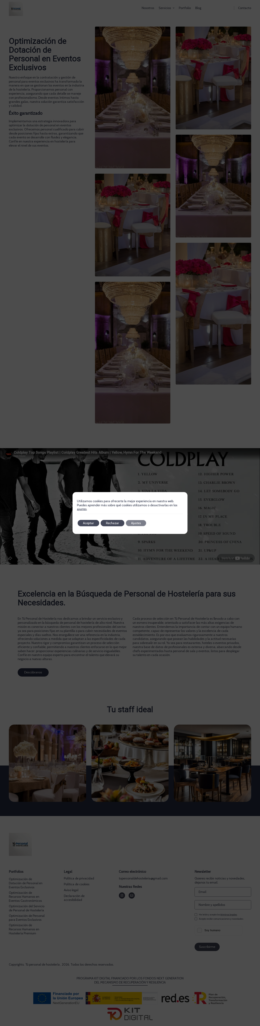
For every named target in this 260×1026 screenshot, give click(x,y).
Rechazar (112, 523)
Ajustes (136, 523)
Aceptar (88, 523)
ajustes (82, 509)
